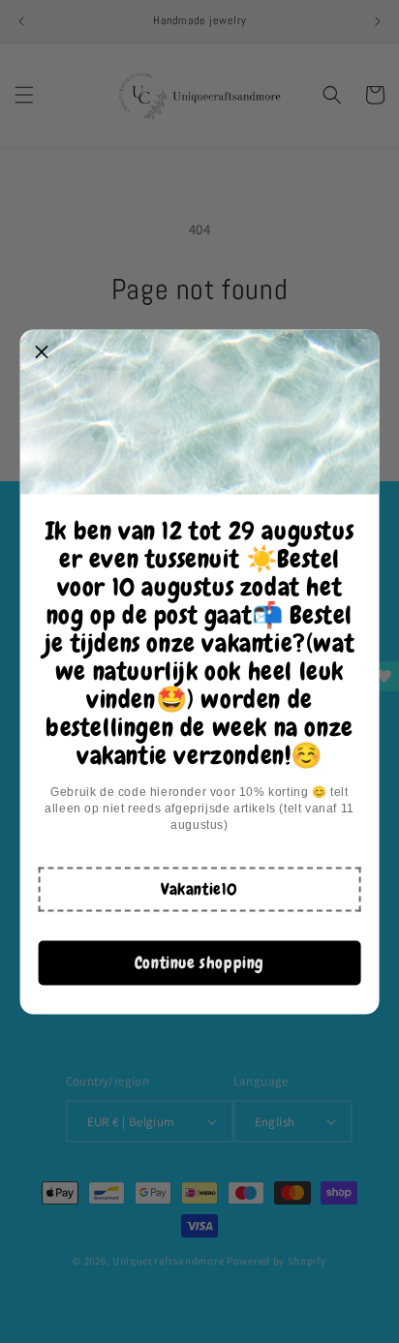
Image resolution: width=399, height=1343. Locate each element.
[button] (199, 889)
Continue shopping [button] (199, 962)
